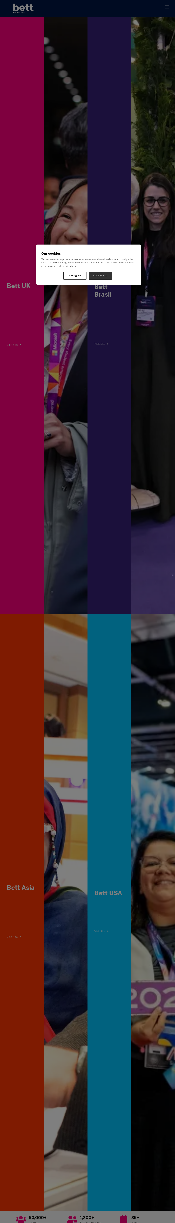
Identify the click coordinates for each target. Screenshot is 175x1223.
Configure (75, 275)
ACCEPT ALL (100, 275)
